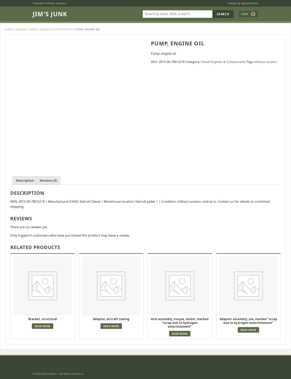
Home (9, 29)
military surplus (265, 62)
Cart (247, 14)
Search (223, 14)
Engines (21, 29)
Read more (42, 326)
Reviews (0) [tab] (48, 180)
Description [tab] (25, 180)
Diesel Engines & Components (51, 29)
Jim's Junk (50, 14)
